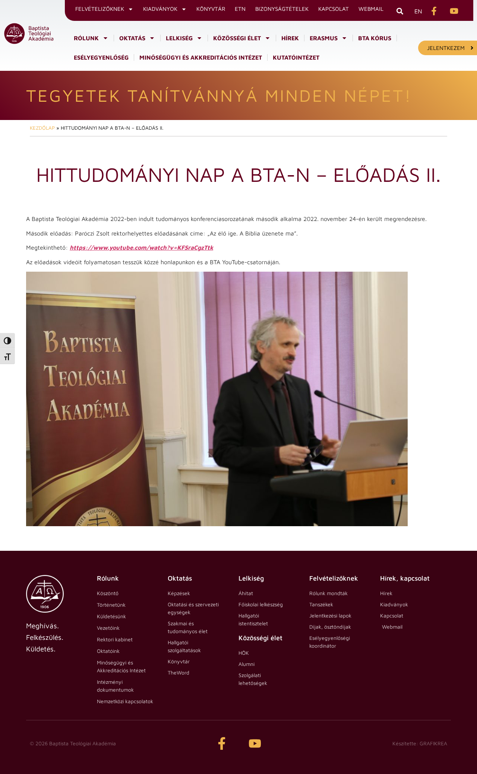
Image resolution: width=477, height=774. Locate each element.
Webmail (370, 9)
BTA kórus (374, 38)
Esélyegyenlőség (101, 57)
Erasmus (324, 38)
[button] (400, 11)
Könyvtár (210, 9)
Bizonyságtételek (282, 9)
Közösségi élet (237, 38)
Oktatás (132, 38)
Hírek (290, 38)
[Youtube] (255, 743)
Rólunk (86, 38)
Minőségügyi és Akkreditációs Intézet (200, 57)
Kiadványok (160, 9)
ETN (240, 9)
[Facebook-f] (221, 743)
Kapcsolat (333, 9)
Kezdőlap (42, 128)
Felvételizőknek (99, 9)
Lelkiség (179, 38)
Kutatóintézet (296, 57)
